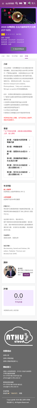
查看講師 (26, 274)
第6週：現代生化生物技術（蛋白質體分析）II (17, 173)
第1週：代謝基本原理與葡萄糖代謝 (17, 141)
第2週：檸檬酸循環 (14, 147)
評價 (26, 56)
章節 (8, 56)
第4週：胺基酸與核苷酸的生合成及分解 (17, 159)
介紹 (2, 56)
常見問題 (15, 56)
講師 (21, 56)
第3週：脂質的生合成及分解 (17, 152)
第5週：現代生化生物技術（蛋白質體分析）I (17, 166)
